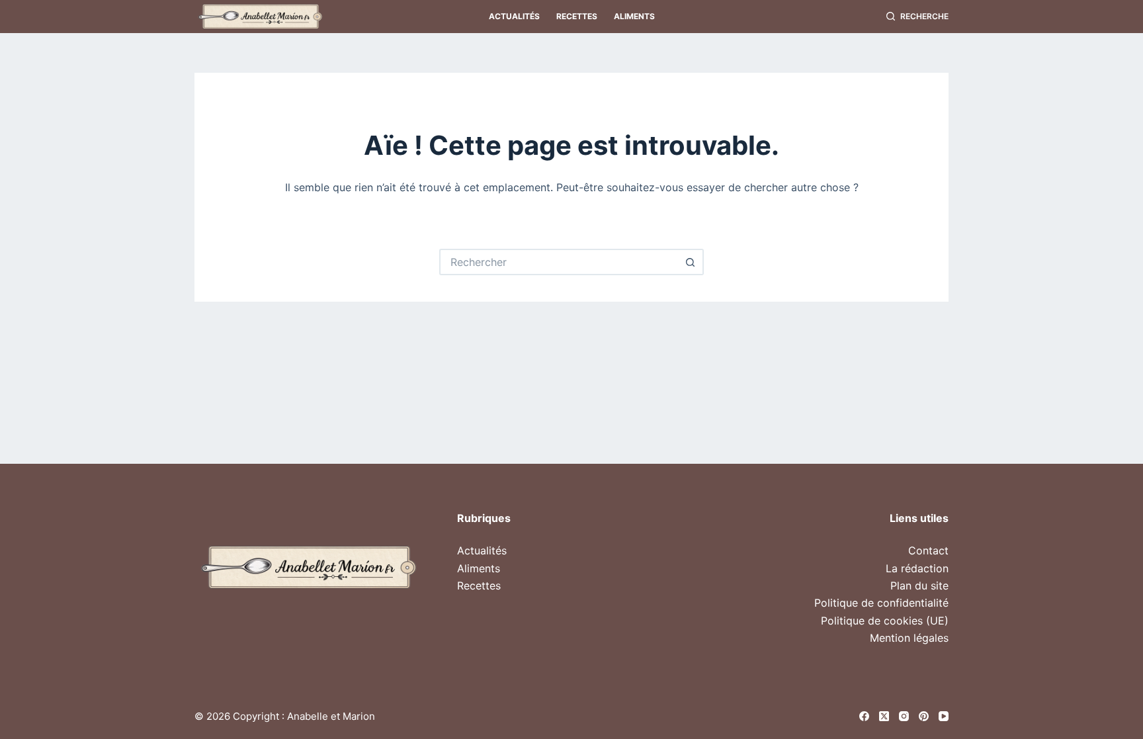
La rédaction (917, 568)
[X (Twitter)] (884, 716)
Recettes (576, 16)
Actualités (514, 16)
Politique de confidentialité (881, 602)
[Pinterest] (924, 716)
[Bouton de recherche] (690, 262)
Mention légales (909, 637)
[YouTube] (944, 716)
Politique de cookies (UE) (885, 620)
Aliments (634, 16)
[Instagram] (904, 716)
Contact (928, 550)
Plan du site (919, 585)
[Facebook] (864, 716)
